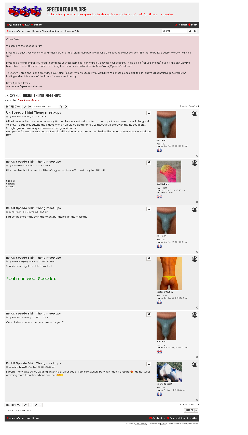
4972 (164, 188)
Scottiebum (163, 184)
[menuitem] (26, 25)
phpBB (163, 423)
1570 (164, 296)
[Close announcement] (196, 39)
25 (163, 144)
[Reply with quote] (148, 113)
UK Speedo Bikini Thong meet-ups (33, 95)
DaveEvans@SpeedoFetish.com (114, 66)
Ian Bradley (141, 423)
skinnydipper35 (164, 384)
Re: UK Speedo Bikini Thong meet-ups (33, 162)
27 (163, 388)
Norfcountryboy (165, 292)
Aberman (161, 140)
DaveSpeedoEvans (28, 100)
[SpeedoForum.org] (24, 12)
